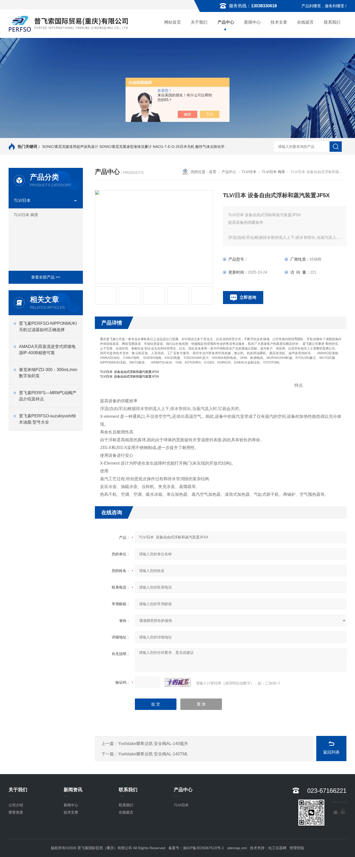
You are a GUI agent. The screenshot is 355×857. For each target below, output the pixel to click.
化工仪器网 (277, 848)
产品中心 (226, 22)
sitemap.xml (237, 848)
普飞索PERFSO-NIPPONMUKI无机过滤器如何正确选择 (48, 326)
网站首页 (172, 22)
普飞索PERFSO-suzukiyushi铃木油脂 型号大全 (47, 419)
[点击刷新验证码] (178, 682)
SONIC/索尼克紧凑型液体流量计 (125, 146)
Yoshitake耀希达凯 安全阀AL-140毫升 (153, 743)
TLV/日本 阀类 (26, 215)
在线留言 (305, 22)
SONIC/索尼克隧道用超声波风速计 (70, 146)
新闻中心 (252, 22)
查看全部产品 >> (45, 277)
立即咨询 (248, 297)
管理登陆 (297, 848)
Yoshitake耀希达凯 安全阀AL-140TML (153, 754)
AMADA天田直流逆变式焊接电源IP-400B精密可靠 (47, 349)
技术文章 (279, 22)
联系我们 (332, 22)
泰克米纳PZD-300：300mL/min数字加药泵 (48, 372)
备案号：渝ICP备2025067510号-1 (196, 848)
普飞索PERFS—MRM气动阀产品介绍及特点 (47, 396)
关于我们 (199, 22)
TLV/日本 (22, 200)
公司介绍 (16, 805)
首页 (212, 172)
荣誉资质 (16, 812)
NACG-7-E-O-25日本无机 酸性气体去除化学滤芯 (192, 146)
